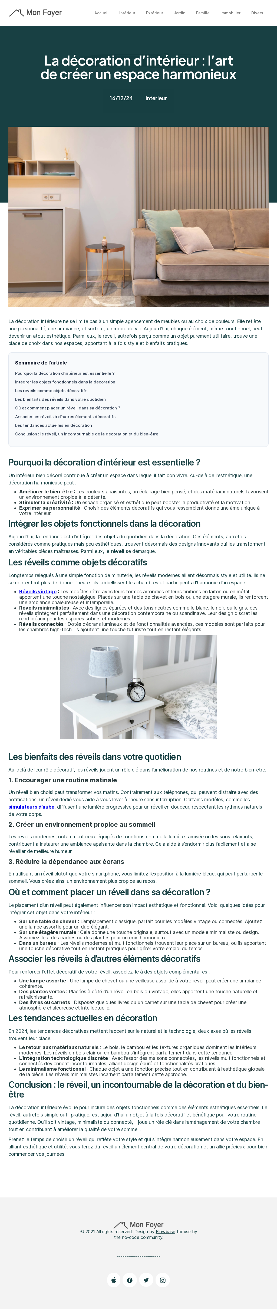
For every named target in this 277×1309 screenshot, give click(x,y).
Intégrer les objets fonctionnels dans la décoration (65, 382)
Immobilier (230, 13)
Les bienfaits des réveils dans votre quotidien (60, 399)
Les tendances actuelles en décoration (53, 425)
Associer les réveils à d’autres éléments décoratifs (65, 416)
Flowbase (165, 1231)
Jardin (179, 13)
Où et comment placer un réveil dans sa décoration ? (67, 408)
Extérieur (154, 13)
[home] (35, 13)
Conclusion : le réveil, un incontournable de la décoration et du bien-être (86, 434)
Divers (257, 13)
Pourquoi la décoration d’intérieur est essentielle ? (64, 373)
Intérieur (127, 13)
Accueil (101, 13)
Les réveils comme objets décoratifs (51, 390)
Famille (203, 13)
